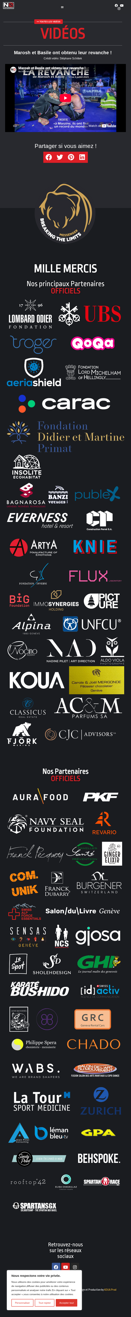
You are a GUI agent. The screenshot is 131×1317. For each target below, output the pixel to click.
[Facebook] (116, 5)
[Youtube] (121, 5)
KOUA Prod (110, 1289)
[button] (62, 7)
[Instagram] (119, 8)
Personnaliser (22, 1302)
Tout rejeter (45, 1302)
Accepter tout (66, 1302)
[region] (44, 1290)
